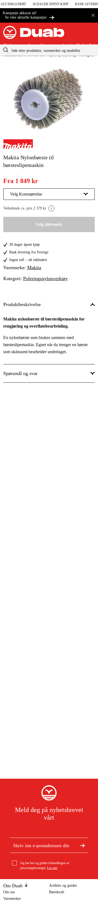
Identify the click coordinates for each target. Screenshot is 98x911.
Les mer (52, 868)
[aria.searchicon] (5, 50)
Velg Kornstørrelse (26, 194)
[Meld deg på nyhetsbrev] (82, 845)
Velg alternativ (49, 224)
